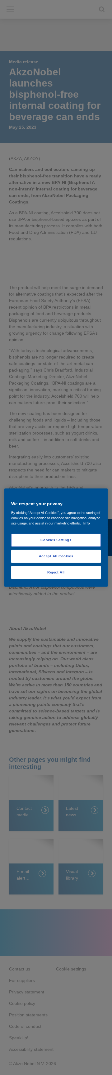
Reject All (56, 572)
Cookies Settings (55, 540)
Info (86, 523)
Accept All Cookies (56, 556)
